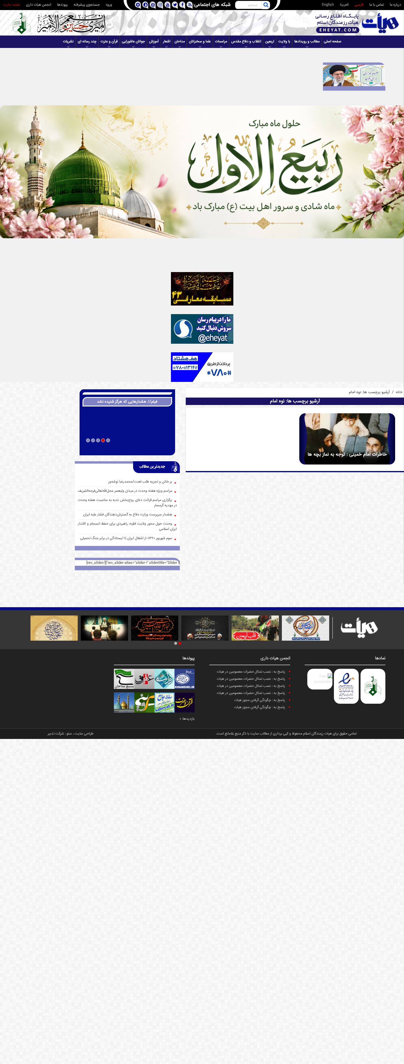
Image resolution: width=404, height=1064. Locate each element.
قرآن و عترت (109, 41)
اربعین (269, 41)
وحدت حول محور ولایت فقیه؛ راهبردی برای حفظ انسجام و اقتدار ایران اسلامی (127, 526)
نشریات (68, 41)
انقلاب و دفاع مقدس (246, 41)
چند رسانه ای (87, 41)
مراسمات (221, 41)
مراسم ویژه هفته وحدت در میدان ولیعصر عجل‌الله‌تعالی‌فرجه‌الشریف (125, 491)
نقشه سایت (11, 5)
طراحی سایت (84, 734)
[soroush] (145, 5)
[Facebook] (182, 5)
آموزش (154, 41)
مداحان (179, 41)
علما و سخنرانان (200, 41)
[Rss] (189, 5)
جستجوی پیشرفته (87, 5)
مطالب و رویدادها (307, 41)
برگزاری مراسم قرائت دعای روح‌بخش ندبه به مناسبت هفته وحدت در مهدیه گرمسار (127, 502)
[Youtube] (167, 5)
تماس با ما (376, 5)
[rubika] (138, 5)
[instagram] (160, 5)
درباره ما (395, 5)
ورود (109, 5)
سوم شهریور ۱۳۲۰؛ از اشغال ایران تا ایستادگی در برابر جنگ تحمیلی (126, 538)
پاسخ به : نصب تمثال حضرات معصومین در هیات (251, 672)
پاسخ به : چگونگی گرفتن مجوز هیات (259, 700)
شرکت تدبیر (56, 734)
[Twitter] (175, 5)
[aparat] (152, 5)
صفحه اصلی (332, 41)
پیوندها (62, 5)
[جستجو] (266, 5)
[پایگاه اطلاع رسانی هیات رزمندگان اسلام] (357, 23)
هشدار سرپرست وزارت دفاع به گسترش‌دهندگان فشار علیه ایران (127, 514)
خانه (399, 392)
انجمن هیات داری (38, 5)
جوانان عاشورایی (133, 41)
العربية (344, 5)
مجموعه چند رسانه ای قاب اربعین (127, 448)
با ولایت (284, 41)
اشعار (166, 41)
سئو (69, 734)
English (328, 5)
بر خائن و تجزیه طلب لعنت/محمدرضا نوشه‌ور (140, 482)
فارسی (359, 5)
